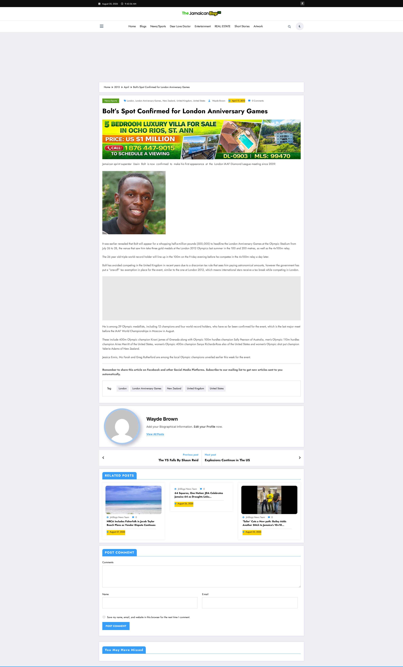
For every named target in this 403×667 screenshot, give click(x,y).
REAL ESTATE (222, 26)
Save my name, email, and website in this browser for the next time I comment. (148, 617)
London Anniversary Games (148, 100)
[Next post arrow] (300, 457)
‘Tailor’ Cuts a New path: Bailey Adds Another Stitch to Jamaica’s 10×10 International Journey (264, 523)
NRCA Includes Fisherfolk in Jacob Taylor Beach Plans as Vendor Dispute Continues (131, 523)
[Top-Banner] (201, 139)
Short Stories (242, 26)
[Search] (289, 27)
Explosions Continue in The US (227, 460)
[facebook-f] (302, 3)
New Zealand (169, 100)
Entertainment (203, 26)
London (130, 100)
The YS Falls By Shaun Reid (178, 460)
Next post (210, 454)
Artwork (258, 26)
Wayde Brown (218, 100)
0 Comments (258, 100)
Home (132, 26)
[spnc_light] (300, 26)
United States (199, 100)
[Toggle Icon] (101, 26)
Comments (107, 562)
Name (105, 594)
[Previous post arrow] (103, 457)
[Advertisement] (201, 57)
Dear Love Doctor (180, 26)
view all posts (155, 434)
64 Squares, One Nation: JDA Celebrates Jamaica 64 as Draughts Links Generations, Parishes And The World (199, 494)
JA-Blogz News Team (119, 517)
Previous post (190, 454)
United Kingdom (184, 100)
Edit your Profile (204, 426)
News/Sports (158, 26)
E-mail (205, 594)
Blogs (143, 26)
